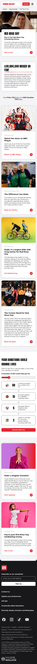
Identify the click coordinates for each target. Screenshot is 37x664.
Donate (26, 4)
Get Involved (13, 9)
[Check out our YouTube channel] (27, 619)
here (17, 97)
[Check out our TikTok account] (19, 619)
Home (5, 9)
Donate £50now (18, 430)
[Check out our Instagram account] (11, 619)
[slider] (9, 377)
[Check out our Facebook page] (3, 619)
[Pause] (2, 14)
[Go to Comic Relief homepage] (9, 4)
